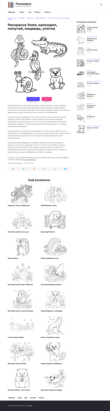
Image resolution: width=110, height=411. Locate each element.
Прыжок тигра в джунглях (19, 205)
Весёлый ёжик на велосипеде (20, 311)
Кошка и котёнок (93, 128)
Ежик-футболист (48, 232)
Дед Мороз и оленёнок (91, 106)
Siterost (30, 405)
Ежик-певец (13, 258)
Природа (11, 12)
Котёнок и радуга (93, 83)
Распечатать (33, 99)
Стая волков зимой (16, 337)
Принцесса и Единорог (91, 95)
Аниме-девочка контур (92, 28)
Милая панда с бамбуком (51, 363)
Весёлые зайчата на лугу (18, 232)
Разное (47, 12)
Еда (30, 12)
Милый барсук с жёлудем (51, 311)
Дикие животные (29, 160)
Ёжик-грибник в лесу (50, 258)
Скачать (47, 99)
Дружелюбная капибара (92, 39)
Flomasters (23, 4)
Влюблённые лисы (49, 205)
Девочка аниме (92, 50)
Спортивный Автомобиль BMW (93, 73)
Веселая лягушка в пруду (51, 390)
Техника (37, 12)
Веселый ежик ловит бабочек (20, 284)
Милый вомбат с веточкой (19, 390)
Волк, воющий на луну (50, 337)
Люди (22, 12)
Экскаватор (91, 116)
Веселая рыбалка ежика (51, 284)
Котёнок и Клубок (93, 61)
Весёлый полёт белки (17, 363)
